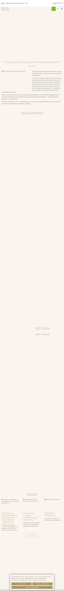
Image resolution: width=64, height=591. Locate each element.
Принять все (21, 584)
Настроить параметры (32, 587)
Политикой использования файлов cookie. (35, 580)
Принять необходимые (42, 584)
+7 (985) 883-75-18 (57, 3)
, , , (14, 3)
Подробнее (42, 337)
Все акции (32, 535)
